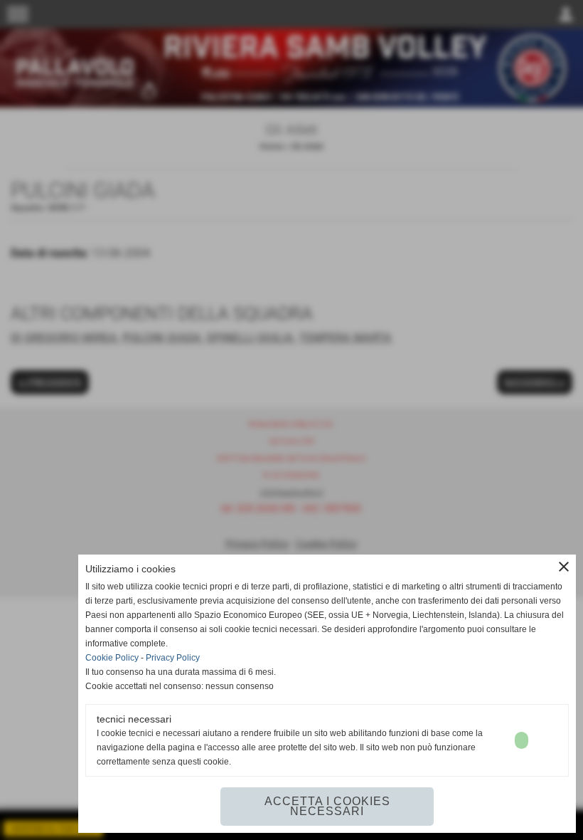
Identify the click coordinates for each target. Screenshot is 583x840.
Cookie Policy (112, 658)
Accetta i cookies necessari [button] (327, 806)
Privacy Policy (173, 658)
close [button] (563, 566)
